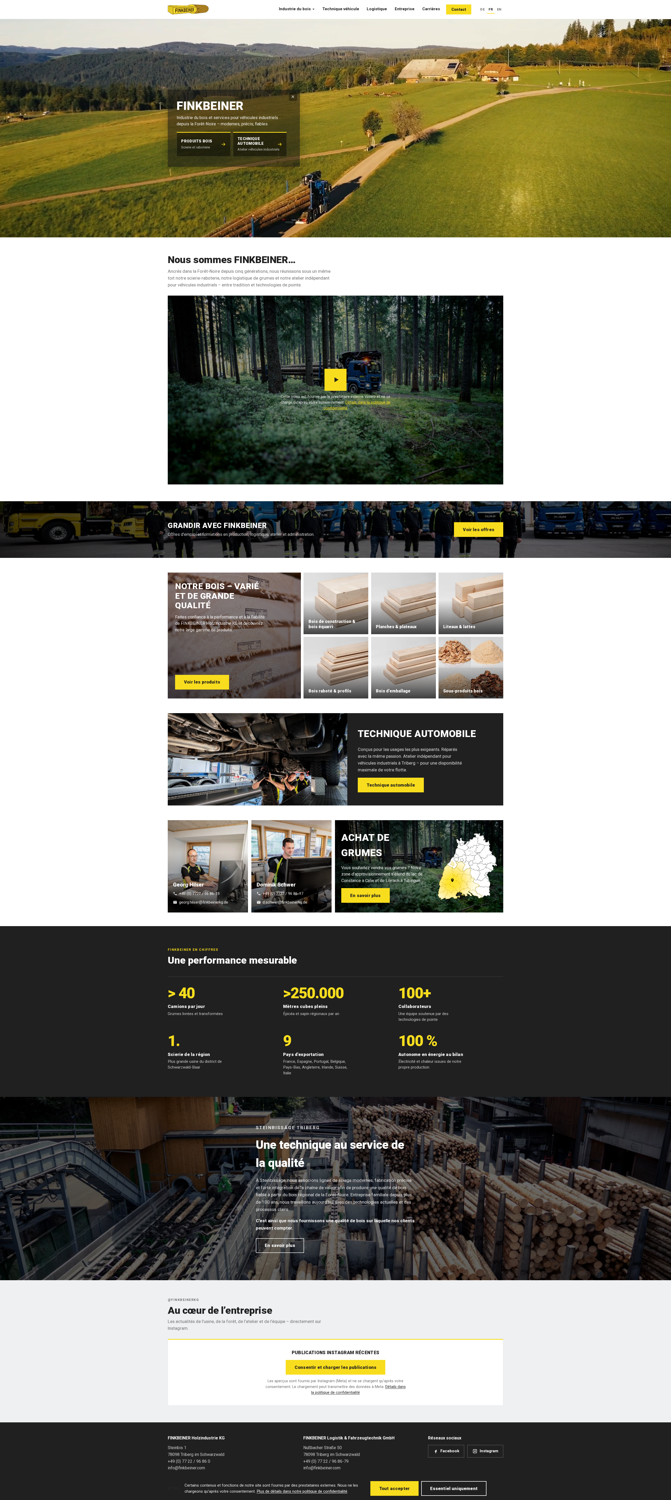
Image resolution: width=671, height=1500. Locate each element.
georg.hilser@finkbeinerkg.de (203, 902)
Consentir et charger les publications (335, 1367)
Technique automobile (391, 785)
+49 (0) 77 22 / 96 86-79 (326, 1461)
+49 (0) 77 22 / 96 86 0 (189, 1461)
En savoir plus (365, 895)
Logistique (377, 9)
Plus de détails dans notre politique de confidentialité (302, 1491)
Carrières (431, 9)
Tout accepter (394, 1488)
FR (491, 9)
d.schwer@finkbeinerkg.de (285, 902)
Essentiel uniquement (454, 1488)
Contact (458, 9)
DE (482, 9)
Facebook (449, 1451)
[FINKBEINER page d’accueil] (188, 9)
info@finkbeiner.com (186, 1467)
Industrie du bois (295, 9)
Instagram (489, 1451)
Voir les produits (202, 682)
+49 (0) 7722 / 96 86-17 (283, 893)
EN (499, 9)
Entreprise (404, 9)
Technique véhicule (340, 9)
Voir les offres (478, 529)
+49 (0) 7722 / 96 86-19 (199, 893)
